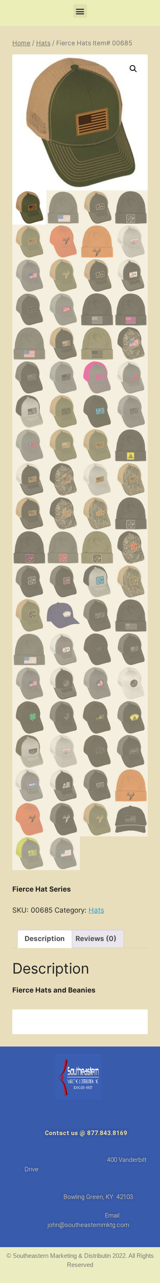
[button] (80, 11)
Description (45, 938)
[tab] (44, 939)
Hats (43, 43)
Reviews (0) (96, 938)
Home (21, 43)
